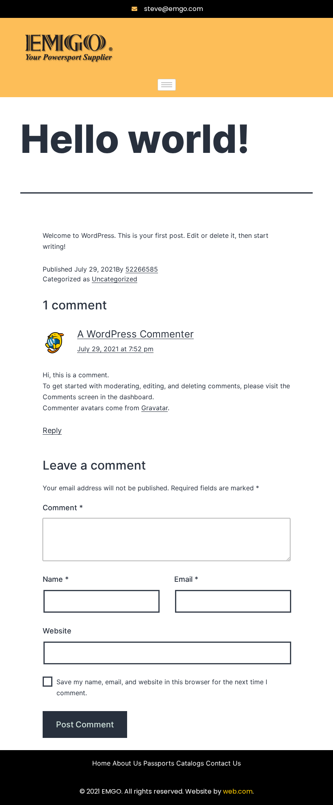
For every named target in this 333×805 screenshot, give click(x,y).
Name (56, 579)
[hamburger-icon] (167, 85)
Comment (63, 507)
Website (57, 631)
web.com (238, 791)
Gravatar (154, 408)
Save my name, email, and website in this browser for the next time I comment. (161, 687)
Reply (52, 430)
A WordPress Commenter (135, 334)
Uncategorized (114, 279)
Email (186, 579)
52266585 (141, 269)
